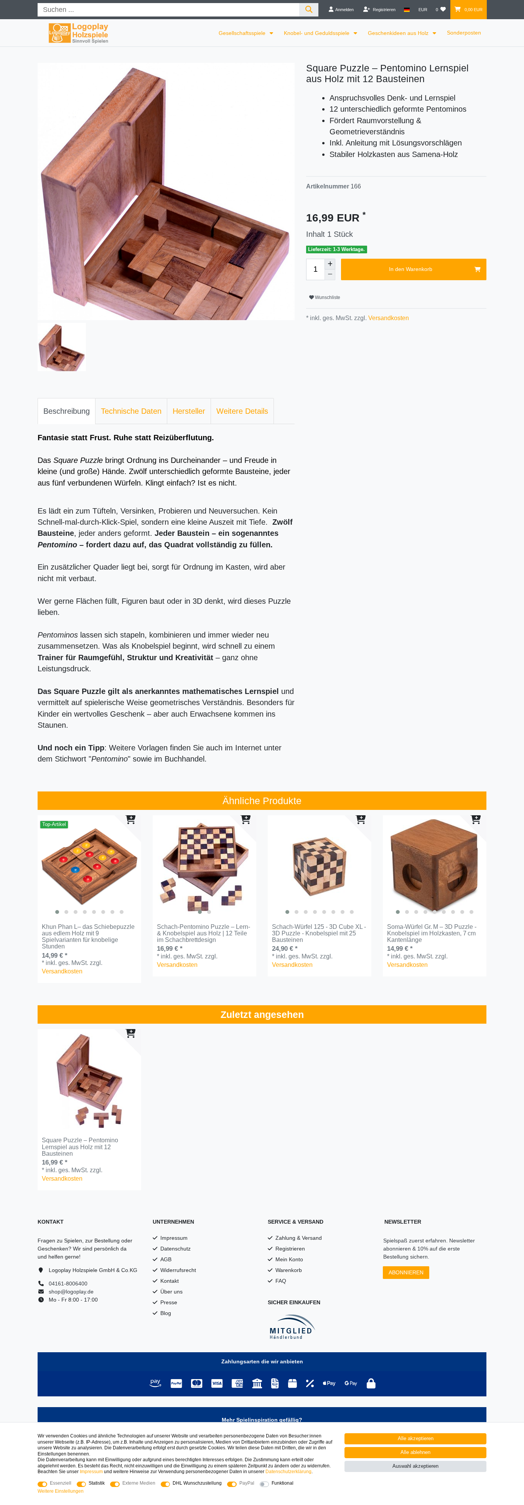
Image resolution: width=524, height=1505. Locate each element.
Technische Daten (131, 411)
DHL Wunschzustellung (197, 1483)
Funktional (282, 1483)
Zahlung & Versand (298, 1238)
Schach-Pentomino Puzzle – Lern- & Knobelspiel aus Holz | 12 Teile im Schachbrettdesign (203, 933)
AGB (165, 1259)
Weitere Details (242, 411)
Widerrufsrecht (178, 1270)
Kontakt (169, 1281)
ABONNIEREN (406, 1272)
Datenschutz (175, 1249)
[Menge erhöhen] (330, 264)
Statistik (97, 1483)
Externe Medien (138, 1483)
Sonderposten (464, 33)
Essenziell (60, 1483)
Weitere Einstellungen (61, 1491)
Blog (165, 1313)
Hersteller (189, 411)
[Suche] (309, 10)
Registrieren (290, 1249)
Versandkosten (388, 318)
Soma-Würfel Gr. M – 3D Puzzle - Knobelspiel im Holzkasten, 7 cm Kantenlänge (431, 933)
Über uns (171, 1292)
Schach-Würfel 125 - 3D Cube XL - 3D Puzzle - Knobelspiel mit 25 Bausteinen (319, 933)
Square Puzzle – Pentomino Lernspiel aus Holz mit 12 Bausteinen (80, 1147)
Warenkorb (288, 1270)
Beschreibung (66, 411)
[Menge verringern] (330, 274)
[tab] (67, 411)
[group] (89, 867)
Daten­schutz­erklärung (288, 1471)
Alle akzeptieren (415, 1438)
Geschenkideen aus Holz (399, 33)
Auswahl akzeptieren (415, 1466)
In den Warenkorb (410, 269)
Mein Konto (289, 1259)
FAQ (280, 1281)
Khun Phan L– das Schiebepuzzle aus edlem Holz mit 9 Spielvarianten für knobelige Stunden (88, 936)
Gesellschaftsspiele (243, 33)
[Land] (407, 9)
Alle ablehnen (415, 1452)
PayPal (246, 1483)
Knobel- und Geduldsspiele (317, 33)
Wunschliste (327, 297)
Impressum (174, 1238)
